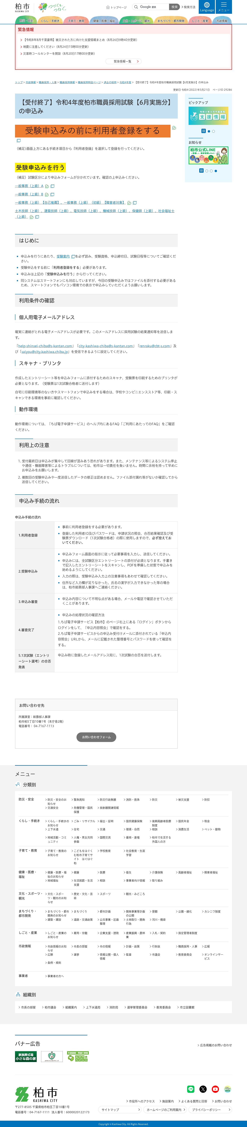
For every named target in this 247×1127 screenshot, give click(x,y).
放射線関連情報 (109, 807)
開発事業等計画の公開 (135, 913)
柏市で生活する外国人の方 (161, 839)
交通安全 (53, 807)
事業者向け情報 (135, 880)
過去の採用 (110, 82)
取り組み (157, 880)
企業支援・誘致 (109, 933)
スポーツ (105, 894)
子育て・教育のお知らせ (57, 853)
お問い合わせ (223, 1101)
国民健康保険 (134, 821)
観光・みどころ (135, 894)
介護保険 (157, 872)
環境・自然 (133, 829)
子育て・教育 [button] (28, 850)
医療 (102, 872)
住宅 (76, 829)
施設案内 (168, 1101)
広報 (207, 946)
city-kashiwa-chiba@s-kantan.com (106, 346)
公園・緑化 (185, 911)
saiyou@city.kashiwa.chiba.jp (45, 351)
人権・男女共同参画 (83, 839)
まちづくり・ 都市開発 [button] (28, 913)
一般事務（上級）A (34, 186)
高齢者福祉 (185, 872)
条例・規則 (54, 962)
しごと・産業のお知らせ (57, 935)
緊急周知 (79, 799)
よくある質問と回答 (194, 1101)
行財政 (156, 946)
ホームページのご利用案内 (164, 1109)
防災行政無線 (108, 799)
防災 (154, 799)
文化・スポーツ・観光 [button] (31, 896)
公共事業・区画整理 (109, 921)
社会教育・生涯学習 (135, 853)
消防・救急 (133, 799)
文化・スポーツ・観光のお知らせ (57, 898)
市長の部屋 (80, 946)
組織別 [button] (29, 995)
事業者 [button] (23, 975)
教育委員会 (185, 954)
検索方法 (189, 7)
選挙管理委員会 (137, 1007)
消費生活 (183, 829)
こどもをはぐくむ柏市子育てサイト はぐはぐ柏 (83, 857)
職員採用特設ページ (89, 82)
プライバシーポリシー (206, 1109)
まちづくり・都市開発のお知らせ (58, 913)
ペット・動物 (212, 829)
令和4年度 (125, 82)
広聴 (50, 954)
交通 (102, 829)
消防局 (113, 1007)
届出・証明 (106, 821)
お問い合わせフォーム (96, 737)
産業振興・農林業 (135, 935)
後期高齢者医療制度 (161, 823)
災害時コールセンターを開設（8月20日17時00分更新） (60, 53)
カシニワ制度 (212, 911)
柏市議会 (50, 1007)
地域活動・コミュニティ (57, 839)
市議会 (156, 954)
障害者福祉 (211, 872)
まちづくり (80, 911)
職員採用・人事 (48, 82)
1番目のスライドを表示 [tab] (209, 131)
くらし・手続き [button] (29, 820)
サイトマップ (110, 1109)
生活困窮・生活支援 (83, 882)
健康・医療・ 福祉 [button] (28, 874)
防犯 (207, 799)
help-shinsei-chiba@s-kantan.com (45, 346)
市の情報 (105, 946)
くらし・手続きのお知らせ (58, 823)
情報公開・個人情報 (109, 956)
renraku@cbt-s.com (154, 346)
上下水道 (53, 829)
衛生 (128, 872)
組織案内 (71, 1007)
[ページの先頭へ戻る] (224, 1076)
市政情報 (31, 82)
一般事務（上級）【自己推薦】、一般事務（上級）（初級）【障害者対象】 (76, 202)
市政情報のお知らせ (57, 948)
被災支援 (183, 799)
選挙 (76, 954)
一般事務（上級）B (34, 194)
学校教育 (105, 851)
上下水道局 (93, 1007)
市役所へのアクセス (142, 1101)
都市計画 (105, 911)
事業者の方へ (56, 976)
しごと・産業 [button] (28, 932)
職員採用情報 (67, 82)
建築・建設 (54, 919)
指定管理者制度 (187, 933)
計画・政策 (133, 946)
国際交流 (105, 837)
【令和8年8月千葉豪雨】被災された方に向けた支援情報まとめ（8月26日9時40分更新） (81, 39)
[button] (224, 7)
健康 (76, 872)
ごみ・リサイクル (84, 821)
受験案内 (66, 256)
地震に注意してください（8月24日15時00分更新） (56, 46)
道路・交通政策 (83, 919)
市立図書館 (187, 1007)
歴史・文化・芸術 (83, 896)
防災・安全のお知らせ (57, 801)
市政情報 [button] (25, 946)
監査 (128, 954)
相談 (154, 829)
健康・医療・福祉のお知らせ (57, 874)
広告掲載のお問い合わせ (216, 1045)
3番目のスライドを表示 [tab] (215, 171)
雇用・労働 (80, 933)
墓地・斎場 (133, 837)
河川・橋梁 (159, 919)
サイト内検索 (136, 7)
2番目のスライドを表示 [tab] (213, 131)
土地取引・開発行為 (135, 921)
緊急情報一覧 (122, 61)
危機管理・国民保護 (83, 809)
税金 (207, 821)
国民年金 (183, 821)
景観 (154, 911)
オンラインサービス (213, 956)
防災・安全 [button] (26, 799)
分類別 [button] (29, 785)
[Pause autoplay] (203, 131)
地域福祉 (53, 880)
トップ (19, 82)
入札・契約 (159, 933)
